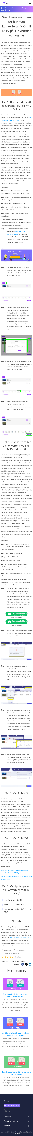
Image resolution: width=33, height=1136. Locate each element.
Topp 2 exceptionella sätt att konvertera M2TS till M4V (16, 1073)
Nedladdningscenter (13, 1105)
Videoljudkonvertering (19, 8)
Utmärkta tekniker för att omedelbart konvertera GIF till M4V (15, 1034)
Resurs (7, 8)
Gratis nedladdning (19, 614)
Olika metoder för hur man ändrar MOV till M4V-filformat (15, 995)
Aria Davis (7, 950)
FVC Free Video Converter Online (20, 938)
